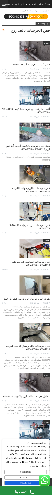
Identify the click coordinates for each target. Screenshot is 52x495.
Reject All (25, 477)
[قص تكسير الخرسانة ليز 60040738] (34, 51)
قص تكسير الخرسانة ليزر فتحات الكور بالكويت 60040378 (27, 4)
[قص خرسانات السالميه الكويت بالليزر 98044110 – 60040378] (34, 248)
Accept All (25, 483)
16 (3, 117)
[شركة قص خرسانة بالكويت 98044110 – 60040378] (34, 430)
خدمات (46, 43)
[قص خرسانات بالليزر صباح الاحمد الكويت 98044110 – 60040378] (34, 332)
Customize (25, 472)
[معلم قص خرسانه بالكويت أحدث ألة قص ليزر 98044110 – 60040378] (34, 132)
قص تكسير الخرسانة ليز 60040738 (31, 64)
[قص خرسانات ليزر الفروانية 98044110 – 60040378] (34, 211)
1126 (4, 269)
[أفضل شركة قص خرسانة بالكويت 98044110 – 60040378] (34, 95)
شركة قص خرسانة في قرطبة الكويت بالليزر (26, 298)
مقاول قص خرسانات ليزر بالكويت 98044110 (26, 396)
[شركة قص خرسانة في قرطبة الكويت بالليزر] (34, 285)
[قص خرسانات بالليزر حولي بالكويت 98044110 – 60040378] (34, 174)
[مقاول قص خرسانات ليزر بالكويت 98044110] (34, 382)
